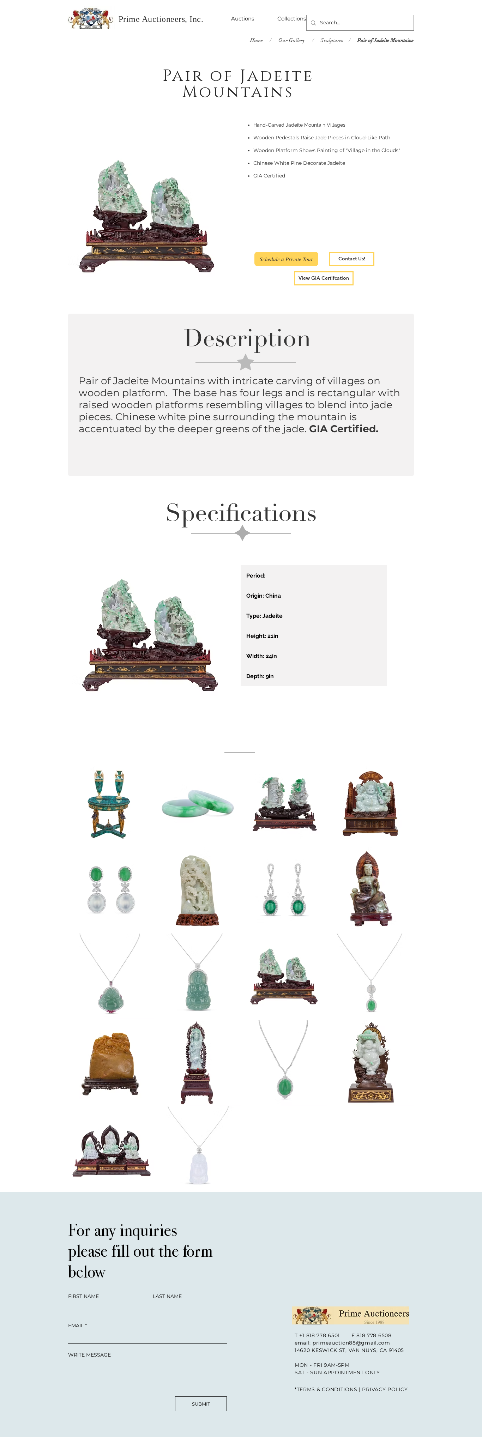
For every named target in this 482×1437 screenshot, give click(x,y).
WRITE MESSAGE (89, 1354)
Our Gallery (291, 40)
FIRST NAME (83, 1296)
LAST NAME (167, 1296)
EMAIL (76, 1325)
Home (256, 40)
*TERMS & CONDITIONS (326, 1389)
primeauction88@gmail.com (351, 1343)
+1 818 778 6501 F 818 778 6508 (345, 1335)
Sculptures (332, 40)
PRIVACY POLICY (385, 1389)
